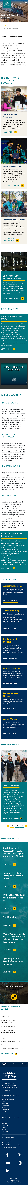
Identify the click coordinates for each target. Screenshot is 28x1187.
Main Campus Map (7, 1141)
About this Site (14, 1178)
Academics (9, 25)
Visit (14, 1064)
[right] (26, 826)
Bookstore (5, 1125)
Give (24, 1064)
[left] (8, 826)
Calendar (4, 1123)
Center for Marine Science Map (11, 1145)
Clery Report (5, 1109)
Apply (4, 1064)
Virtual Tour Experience (9, 1147)
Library (4, 1127)
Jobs (3, 1101)
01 (12, 825)
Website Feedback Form (14, 1182)
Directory (5, 1131)
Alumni (4, 1129)
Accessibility (5, 1103)
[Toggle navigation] (25, 3)
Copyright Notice (14, 1180)
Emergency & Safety (8, 1099)
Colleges (16, 25)
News (3, 1121)
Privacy (4, 1107)
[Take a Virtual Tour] (14, 997)
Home (2, 25)
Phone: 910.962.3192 (8, 1020)
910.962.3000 (6, 1090)
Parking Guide (6, 1143)
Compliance (5, 1105)
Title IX (4, 1112)
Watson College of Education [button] (12, 36)
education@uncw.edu (8, 1026)
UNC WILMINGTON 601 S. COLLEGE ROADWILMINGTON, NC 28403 (9, 1085)
